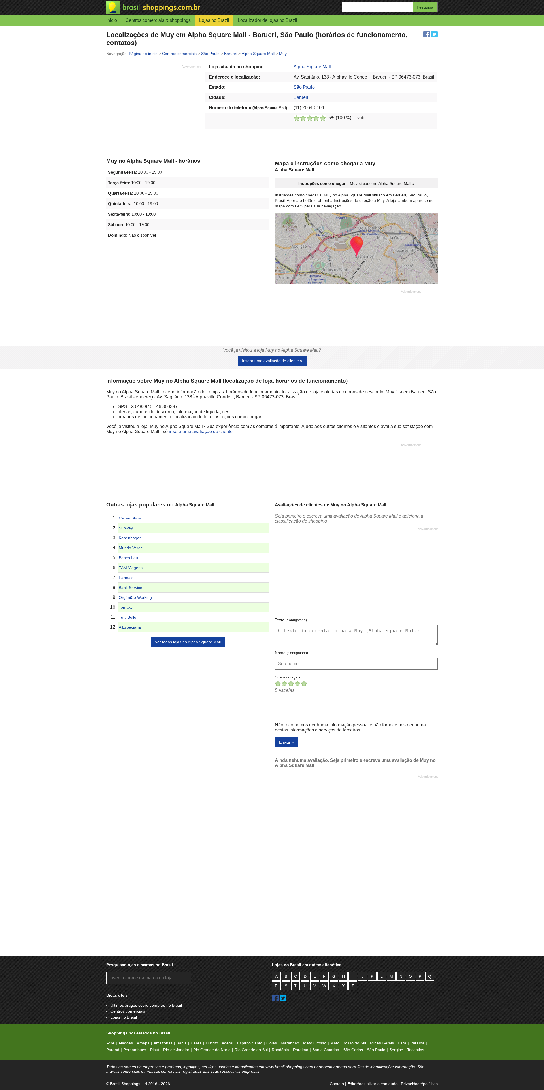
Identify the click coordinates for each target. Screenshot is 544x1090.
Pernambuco (134, 1049)
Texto (291, 620)
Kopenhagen (130, 538)
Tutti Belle (127, 617)
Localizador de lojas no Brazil (267, 20)
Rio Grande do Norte (212, 1049)
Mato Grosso (314, 1043)
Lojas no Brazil (214, 20)
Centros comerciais (127, 1011)
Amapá (143, 1043)
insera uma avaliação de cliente (201, 431)
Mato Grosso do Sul (348, 1043)
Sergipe (396, 1049)
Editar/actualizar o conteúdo (372, 1083)
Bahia (182, 1043)
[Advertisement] (153, 108)
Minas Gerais (382, 1043)
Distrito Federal (219, 1043)
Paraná (112, 1049)
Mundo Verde (131, 548)
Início (111, 20)
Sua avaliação (287, 677)
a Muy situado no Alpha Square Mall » (356, 183)
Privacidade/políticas (419, 1083)
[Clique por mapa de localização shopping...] (356, 249)
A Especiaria (130, 627)
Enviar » (286, 742)
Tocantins (415, 1049)
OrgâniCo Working (135, 597)
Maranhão (290, 1043)
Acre (110, 1043)
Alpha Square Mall (312, 66)
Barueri (301, 97)
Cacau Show (130, 518)
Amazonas (163, 1043)
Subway (126, 528)
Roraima (300, 1049)
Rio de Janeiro (176, 1049)
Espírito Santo (249, 1043)
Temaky (126, 607)
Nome (291, 652)
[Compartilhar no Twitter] (434, 34)
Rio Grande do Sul (251, 1049)
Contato (337, 1083)
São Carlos (353, 1049)
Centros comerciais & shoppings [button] (158, 20)
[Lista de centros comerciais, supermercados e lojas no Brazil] (189, 7)
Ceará (196, 1043)
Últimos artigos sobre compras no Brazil (146, 1005)
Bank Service (130, 587)
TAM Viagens (131, 567)
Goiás (271, 1043)
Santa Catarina (325, 1049)
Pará (402, 1043)
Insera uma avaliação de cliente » (272, 361)
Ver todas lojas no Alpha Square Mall (188, 642)
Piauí (154, 1049)
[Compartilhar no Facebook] (426, 34)
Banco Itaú (128, 557)
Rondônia (280, 1049)
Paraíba (417, 1043)
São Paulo (304, 87)
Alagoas (125, 1043)
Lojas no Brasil (123, 1017)
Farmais (126, 577)
